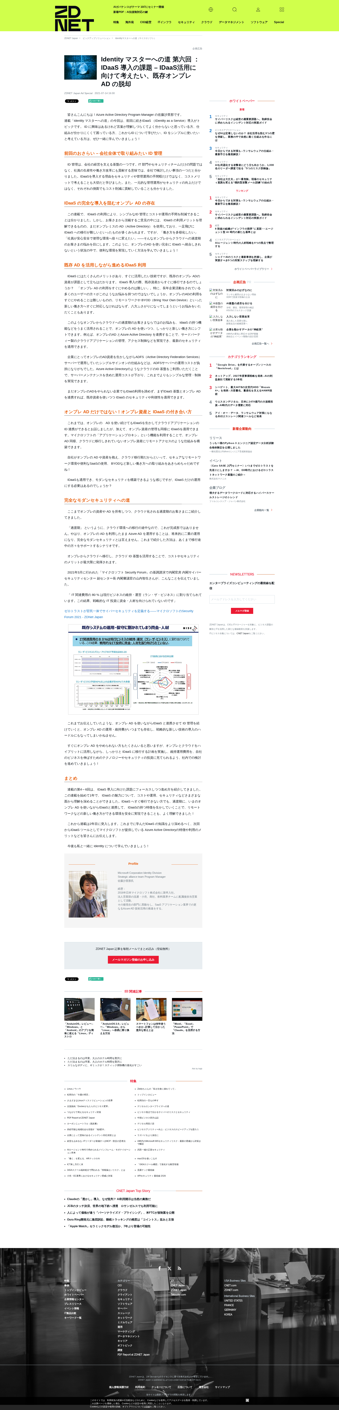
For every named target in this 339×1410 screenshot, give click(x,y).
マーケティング (126, 1331)
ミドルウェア (125, 1322)
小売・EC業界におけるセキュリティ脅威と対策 (89, 1176)
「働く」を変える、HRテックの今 (83, 1158)
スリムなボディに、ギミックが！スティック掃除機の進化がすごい (105, 1065)
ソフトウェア (259, 22)
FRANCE (229, 1305)
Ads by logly (197, 1069)
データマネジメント (231, 22)
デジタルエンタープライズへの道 (153, 1106)
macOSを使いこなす (147, 1158)
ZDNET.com (231, 1290)
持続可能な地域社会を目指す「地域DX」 (86, 1129)
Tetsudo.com (178, 1294)
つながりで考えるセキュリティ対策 (84, 1112)
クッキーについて (161, 1387)
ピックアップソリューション (96, 38)
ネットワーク (125, 1317)
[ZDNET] (82, 15)
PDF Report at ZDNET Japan (81, 1118)
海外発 (129, 22)
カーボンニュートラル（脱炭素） (83, 1123)
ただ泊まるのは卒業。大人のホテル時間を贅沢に (95, 1058)
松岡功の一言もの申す (148, 1100)
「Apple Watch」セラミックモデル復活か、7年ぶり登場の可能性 (109, 1226)
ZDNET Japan (71, 38)
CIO (120, 1285)
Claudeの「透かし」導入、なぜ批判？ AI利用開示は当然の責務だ (109, 1199)
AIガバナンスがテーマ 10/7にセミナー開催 (138, 6)
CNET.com (230, 1285)
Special (279, 22)
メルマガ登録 (242, 610)
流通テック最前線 (145, 1170)
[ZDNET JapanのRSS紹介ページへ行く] (179, 1268)
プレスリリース (73, 1303)
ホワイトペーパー (74, 1294)
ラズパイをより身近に (148, 1135)
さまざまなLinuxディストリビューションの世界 (90, 1100)
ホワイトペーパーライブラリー (251, 268)
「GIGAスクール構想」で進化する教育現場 (158, 1164)
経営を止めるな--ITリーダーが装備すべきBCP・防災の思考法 (96, 1141)
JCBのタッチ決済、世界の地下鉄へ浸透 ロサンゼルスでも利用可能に (112, 1205)
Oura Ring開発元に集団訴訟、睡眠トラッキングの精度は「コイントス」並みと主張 (120, 1219)
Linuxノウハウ (74, 1089)
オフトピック (125, 1345)
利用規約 (140, 1387)
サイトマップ (222, 1387)
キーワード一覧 (73, 1317)
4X (172, 1280)
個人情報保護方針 (119, 1387)
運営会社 (204, 1387)
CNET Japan (243, 633)
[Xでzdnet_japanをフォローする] (169, 1268)
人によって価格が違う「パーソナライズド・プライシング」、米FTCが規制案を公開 (120, 1212)
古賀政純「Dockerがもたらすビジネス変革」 (88, 1106)
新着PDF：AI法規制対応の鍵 (130, 11)
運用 (120, 1326)
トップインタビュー (146, 1094)
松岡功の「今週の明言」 (78, 1094)
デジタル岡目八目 (145, 1123)
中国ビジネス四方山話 (148, 1118)
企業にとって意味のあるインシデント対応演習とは (91, 1135)
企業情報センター (74, 1299)
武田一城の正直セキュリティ (151, 1150)
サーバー (122, 1308)
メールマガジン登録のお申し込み (133, 959)
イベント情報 (71, 1308)
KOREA (228, 1314)
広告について (185, 1387)
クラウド (207, 22)
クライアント (125, 1294)
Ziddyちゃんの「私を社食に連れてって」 (157, 1089)
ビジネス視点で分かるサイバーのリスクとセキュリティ (163, 1112)
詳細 (148, 1406)
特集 (116, 22)
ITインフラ (165, 22)
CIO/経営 (145, 22)
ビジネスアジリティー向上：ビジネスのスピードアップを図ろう (168, 1129)
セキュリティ (186, 22)
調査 (120, 1350)
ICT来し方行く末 (75, 1164)
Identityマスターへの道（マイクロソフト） (135, 38)
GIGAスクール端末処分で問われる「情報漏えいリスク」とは (96, 1170)
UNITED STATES (233, 1300)
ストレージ (124, 1313)
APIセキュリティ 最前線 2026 (151, 1176)
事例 (66, 1285)
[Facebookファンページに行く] (159, 1268)
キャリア (122, 1340)
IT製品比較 (70, 1313)
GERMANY (230, 1309)
